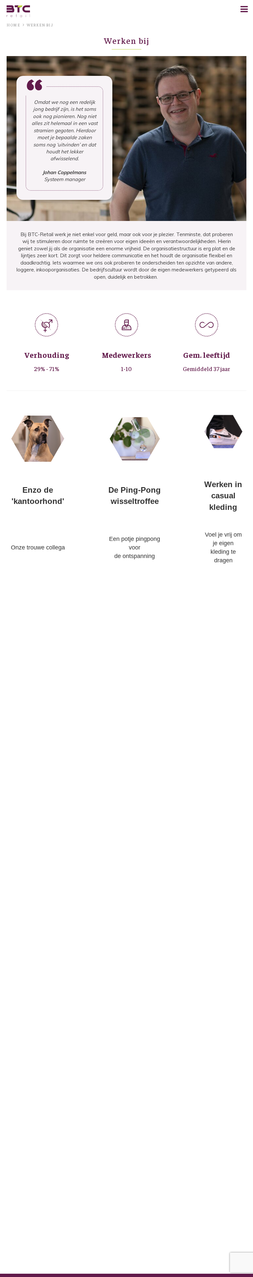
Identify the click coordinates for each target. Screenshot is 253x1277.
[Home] (18, 11)
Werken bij (40, 24)
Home (13, 24)
